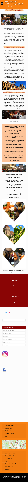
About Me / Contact (9, 433)
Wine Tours (5, 336)
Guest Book (5, 345)
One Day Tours (8, 428)
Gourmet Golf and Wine (8, 330)
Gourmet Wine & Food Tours (9, 339)
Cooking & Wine (8, 430)
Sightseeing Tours (7, 342)
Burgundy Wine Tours (9, 425)
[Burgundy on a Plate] (14, 4)
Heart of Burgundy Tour (8, 327)
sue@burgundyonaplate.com (12, 270)
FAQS (6, 436)
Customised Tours (7, 333)
